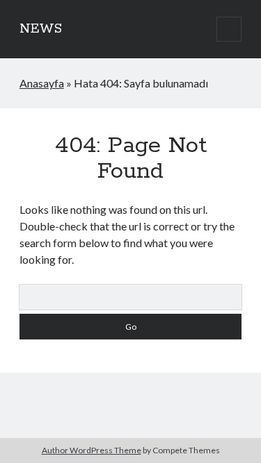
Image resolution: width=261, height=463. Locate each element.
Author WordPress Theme (91, 450)
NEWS (40, 29)
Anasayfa (41, 83)
